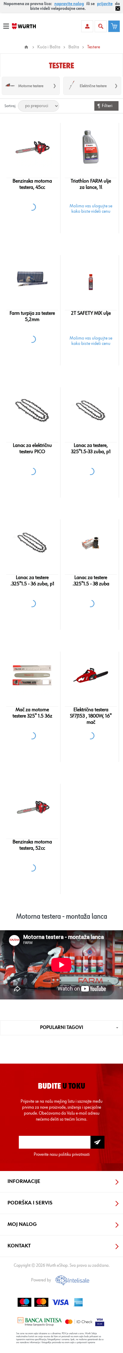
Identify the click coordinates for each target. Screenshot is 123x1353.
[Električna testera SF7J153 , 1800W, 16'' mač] (91, 675)
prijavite (105, 4)
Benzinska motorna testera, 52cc (32, 845)
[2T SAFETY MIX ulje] (91, 278)
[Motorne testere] (10, 86)
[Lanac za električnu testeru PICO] (32, 411)
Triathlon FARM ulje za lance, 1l (91, 184)
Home (26, 47)
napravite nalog (69, 4)
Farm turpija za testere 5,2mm (32, 316)
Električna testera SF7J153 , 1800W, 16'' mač (91, 716)
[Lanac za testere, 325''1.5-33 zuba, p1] (91, 411)
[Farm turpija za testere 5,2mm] (32, 278)
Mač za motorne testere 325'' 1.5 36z (32, 713)
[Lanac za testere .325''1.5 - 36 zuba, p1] (32, 543)
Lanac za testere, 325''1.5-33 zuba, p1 (91, 448)
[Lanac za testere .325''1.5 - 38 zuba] (91, 543)
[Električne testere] (72, 86)
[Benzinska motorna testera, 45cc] (32, 146)
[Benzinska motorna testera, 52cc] (32, 807)
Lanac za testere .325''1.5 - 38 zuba (91, 581)
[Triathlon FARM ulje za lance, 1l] (91, 146)
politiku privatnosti (74, 1154)
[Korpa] (114, 26)
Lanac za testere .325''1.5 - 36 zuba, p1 (32, 581)
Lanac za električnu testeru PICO (32, 448)
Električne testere (93, 86)
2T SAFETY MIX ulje (91, 313)
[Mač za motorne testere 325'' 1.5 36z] (32, 675)
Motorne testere (30, 86)
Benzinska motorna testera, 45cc (32, 184)
